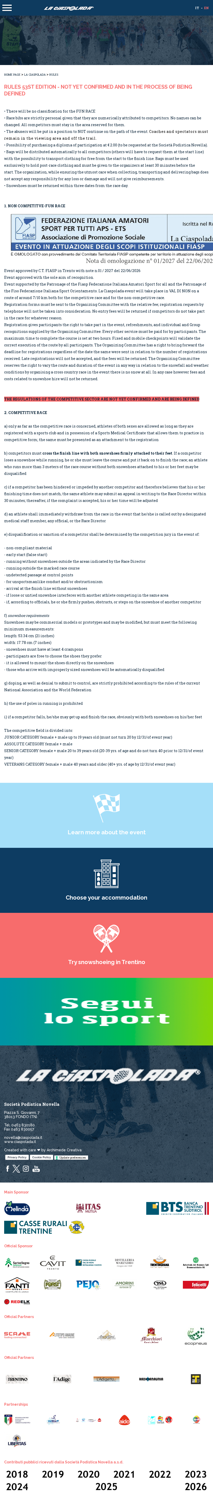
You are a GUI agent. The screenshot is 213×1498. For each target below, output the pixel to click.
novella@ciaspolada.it (23, 1137)
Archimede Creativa (64, 1150)
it (197, 8)
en (206, 8)
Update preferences (72, 1157)
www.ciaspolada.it (20, 1142)
